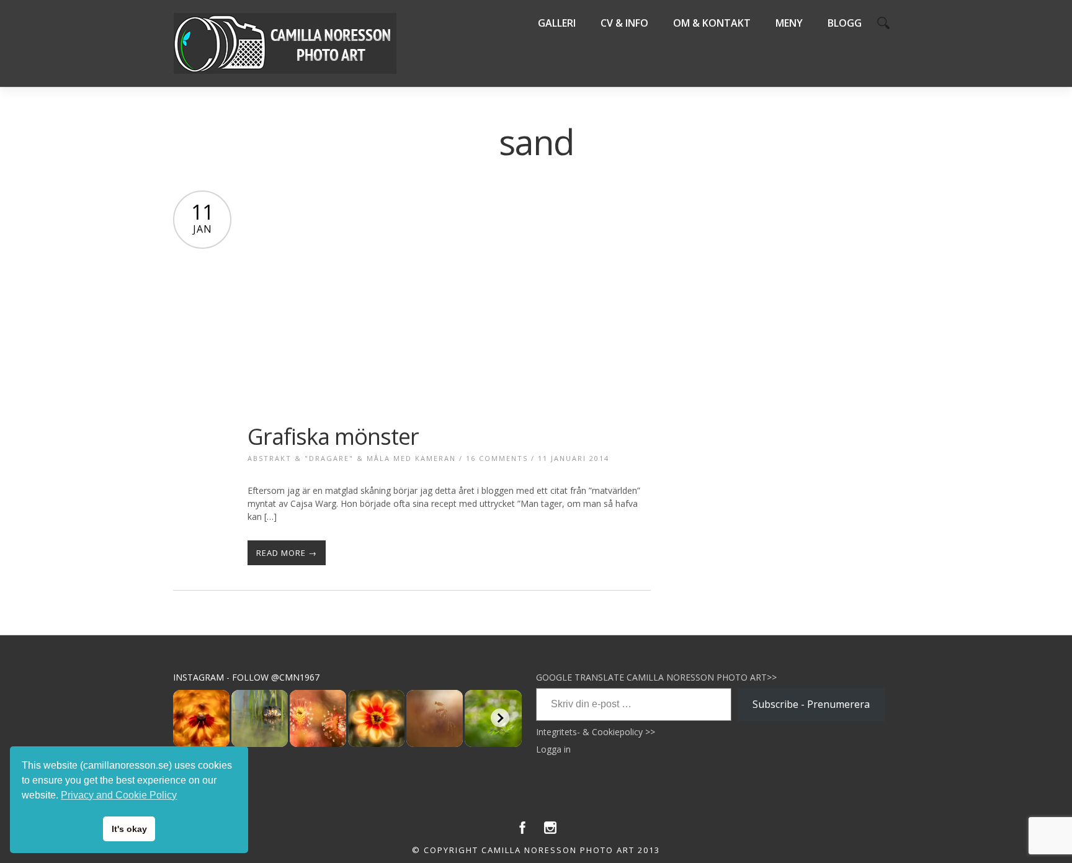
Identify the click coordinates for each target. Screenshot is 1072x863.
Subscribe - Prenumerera (811, 704)
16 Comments (497, 458)
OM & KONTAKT (712, 23)
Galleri (557, 23)
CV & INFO (624, 23)
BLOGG (845, 23)
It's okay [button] (129, 829)
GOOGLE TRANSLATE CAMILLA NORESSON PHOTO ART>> (656, 677)
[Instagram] (550, 830)
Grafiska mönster (333, 436)
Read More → (286, 552)
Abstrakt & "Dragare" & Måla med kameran (352, 458)
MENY (789, 23)
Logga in (553, 749)
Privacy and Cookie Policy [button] (119, 795)
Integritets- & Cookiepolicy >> (595, 732)
